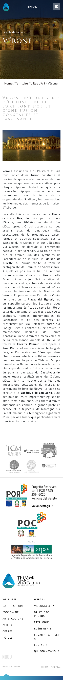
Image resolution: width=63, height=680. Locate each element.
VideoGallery (44, 606)
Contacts (41, 645)
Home (8, 83)
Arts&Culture (13, 618)
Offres (8, 631)
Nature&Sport (13, 606)
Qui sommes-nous (46, 651)
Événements (43, 628)
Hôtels (8, 637)
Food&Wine (11, 612)
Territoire (21, 83)
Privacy (6, 666)
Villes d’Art (37, 83)
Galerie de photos (42, 614)
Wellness (10, 599)
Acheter (8, 625)
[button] (32, 7)
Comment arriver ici (47, 637)
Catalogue (42, 622)
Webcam (40, 599)
